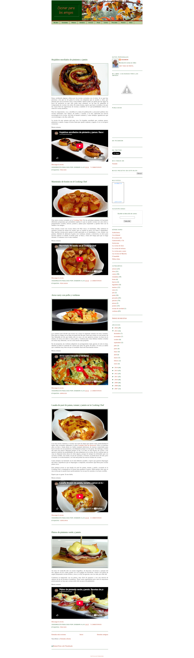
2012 (116, 373)
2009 (116, 382)
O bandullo (115, 256)
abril (115, 354)
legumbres (115, 284)
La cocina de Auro (118, 246)
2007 (116, 389)
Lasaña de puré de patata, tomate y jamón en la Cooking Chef (78, 405)
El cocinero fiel (117, 238)
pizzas (114, 303)
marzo (116, 357)
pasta (113, 295)
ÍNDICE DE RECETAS (119, 318)
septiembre (117, 342)
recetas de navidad (118, 308)
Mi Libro (56, 22)
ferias (114, 279)
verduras (64, 520)
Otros (130, 22)
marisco (114, 287)
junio (116, 348)
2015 (116, 331)
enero (116, 364)
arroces (63, 393)
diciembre (117, 333)
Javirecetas (115, 243)
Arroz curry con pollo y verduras (66, 295)
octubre (116, 339)
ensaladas (115, 277)
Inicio (81, 634)
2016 (116, 328)
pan (113, 292)
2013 (116, 370)
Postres (123, 22)
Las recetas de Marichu (119, 253)
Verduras (82, 22)
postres (114, 306)
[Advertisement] (97, 39)
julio (115, 345)
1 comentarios (96, 280)
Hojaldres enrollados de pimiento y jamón (70, 59)
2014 (116, 367)
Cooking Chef (77, 220)
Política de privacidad (97, 656)
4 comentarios (96, 518)
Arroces (90, 22)
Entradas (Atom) (65, 639)
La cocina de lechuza (118, 248)
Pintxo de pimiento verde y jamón (66, 532)
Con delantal (116, 235)
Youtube (114, 164)
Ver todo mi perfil (126, 66)
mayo (116, 351)
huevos (114, 282)
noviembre (117, 336)
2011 (116, 376)
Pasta (98, 22)
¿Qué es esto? (118, 201)
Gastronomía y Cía (118, 240)
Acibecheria (116, 232)
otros (113, 290)
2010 (116, 379)
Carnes (106, 22)
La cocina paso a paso (119, 251)
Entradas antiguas (102, 634)
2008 (116, 385)
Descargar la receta (58, 164)
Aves (113, 271)
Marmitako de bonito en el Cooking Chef (69, 181)
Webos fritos (116, 259)
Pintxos (74, 22)
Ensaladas (65, 22)
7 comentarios (96, 167)
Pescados (114, 22)
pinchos (63, 170)
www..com (118, 183)
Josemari (124, 59)
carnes (114, 274)
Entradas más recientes (59, 634)
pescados (64, 283)
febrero (116, 360)
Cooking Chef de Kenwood (87, 445)
